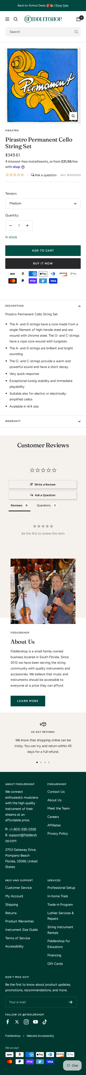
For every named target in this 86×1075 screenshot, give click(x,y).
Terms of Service (17, 938)
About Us (54, 800)
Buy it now (43, 263)
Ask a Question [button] (45, 495)
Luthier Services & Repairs (60, 916)
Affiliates (54, 825)
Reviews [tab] (16, 505)
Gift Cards (55, 964)
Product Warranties (19, 921)
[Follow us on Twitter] (14, 1021)
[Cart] (78, 19)
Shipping (11, 905)
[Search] (16, 19)
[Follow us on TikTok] (42, 1021)
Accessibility (14, 946)
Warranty (13, 421)
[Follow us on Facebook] (5, 1021)
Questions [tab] (44, 505)
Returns (11, 913)
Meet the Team (58, 808)
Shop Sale (61, 5)
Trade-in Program (60, 905)
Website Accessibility (40, 1035)
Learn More (28, 701)
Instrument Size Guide (21, 930)
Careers (53, 817)
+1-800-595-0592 (22, 829)
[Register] (71, 1002)
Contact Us (56, 792)
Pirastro (12, 130)
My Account (14, 896)
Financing (54, 955)
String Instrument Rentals (60, 930)
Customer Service (18, 888)
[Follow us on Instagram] (24, 1021)
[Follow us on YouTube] (33, 1021)
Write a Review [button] (45, 484)
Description (14, 305)
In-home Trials (57, 896)
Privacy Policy (57, 833)
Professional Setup (61, 888)
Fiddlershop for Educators (58, 944)
